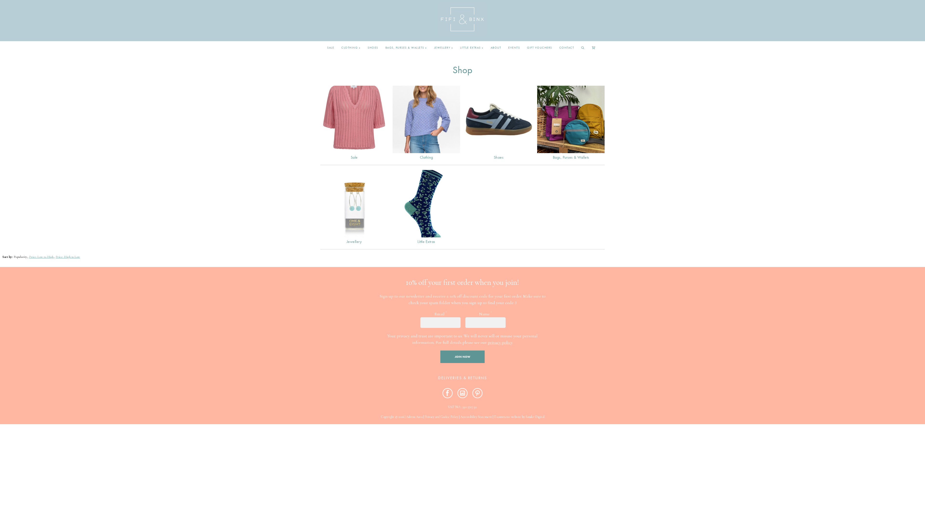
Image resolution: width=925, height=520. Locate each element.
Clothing (350, 48)
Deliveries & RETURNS (462, 377)
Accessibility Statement (476, 417)
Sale (330, 48)
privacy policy (500, 342)
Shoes (373, 48)
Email (440, 314)
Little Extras (471, 48)
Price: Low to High (41, 257)
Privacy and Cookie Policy (441, 417)
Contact (566, 48)
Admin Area (414, 417)
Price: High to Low (68, 257)
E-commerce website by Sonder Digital (519, 417)
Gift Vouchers (539, 48)
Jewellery (443, 48)
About (496, 48)
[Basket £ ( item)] (593, 48)
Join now (462, 357)
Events (514, 48)
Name (485, 314)
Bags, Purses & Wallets (406, 48)
